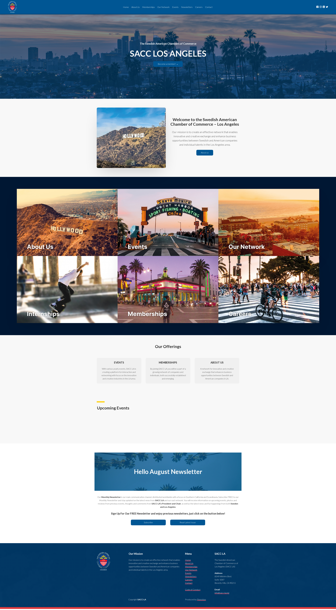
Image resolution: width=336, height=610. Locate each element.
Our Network (191, 570)
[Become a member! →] (168, 66)
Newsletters (190, 576)
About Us (189, 563)
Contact (188, 583)
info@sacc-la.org (222, 593)
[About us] (204, 155)
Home (188, 560)
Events (188, 573)
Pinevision (201, 599)
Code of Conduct (192, 589)
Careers (188, 579)
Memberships (191, 566)
